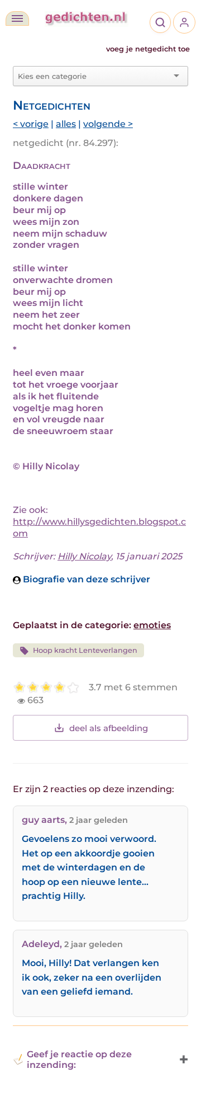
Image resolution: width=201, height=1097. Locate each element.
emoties (152, 625)
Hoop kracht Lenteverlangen (85, 650)
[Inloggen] (184, 22)
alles (66, 124)
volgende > (108, 124)
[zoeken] (160, 22)
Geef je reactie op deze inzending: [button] (79, 1059)
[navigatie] (17, 18)
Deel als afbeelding (108, 728)
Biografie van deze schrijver (85, 579)
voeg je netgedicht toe (148, 49)
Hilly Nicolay (84, 556)
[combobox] (94, 76)
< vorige (31, 124)
